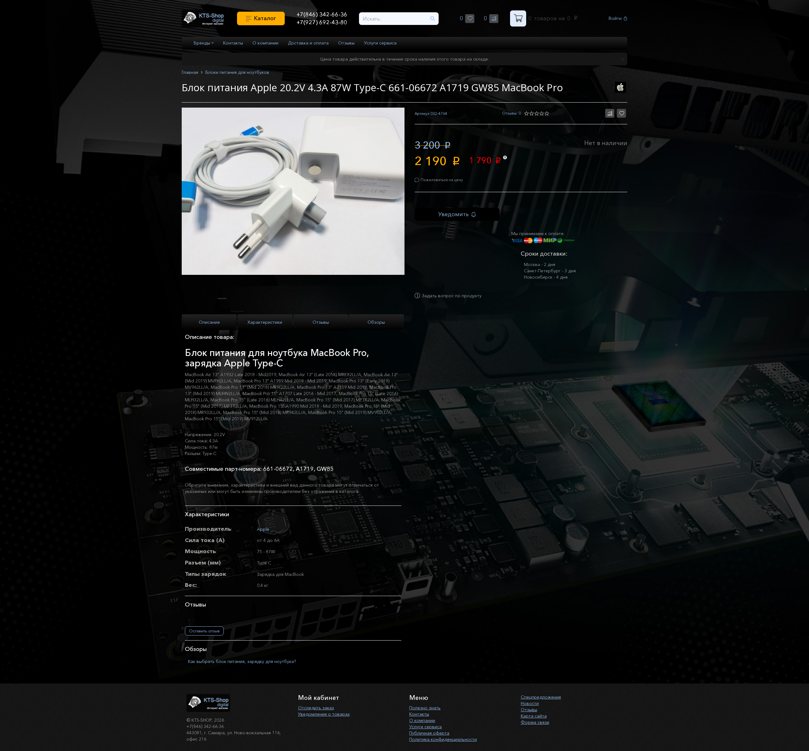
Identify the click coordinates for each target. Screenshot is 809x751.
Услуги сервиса (380, 43)
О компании (265, 43)
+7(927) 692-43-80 (321, 22)
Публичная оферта (429, 733)
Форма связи (535, 722)
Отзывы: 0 (511, 113)
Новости (530, 703)
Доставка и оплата (308, 43)
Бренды (202, 43)
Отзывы (346, 43)
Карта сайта (534, 716)
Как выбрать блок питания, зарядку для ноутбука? (242, 661)
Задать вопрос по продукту (452, 296)
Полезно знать (425, 708)
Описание (209, 322)
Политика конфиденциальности (443, 739)
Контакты (233, 43)
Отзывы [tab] (321, 322)
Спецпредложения (541, 697)
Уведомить (453, 214)
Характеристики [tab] (264, 322)
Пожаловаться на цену (442, 179)
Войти (615, 18)
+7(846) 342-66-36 (321, 14)
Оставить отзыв (204, 630)
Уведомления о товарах (324, 714)
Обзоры (376, 322)
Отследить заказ (316, 708)
